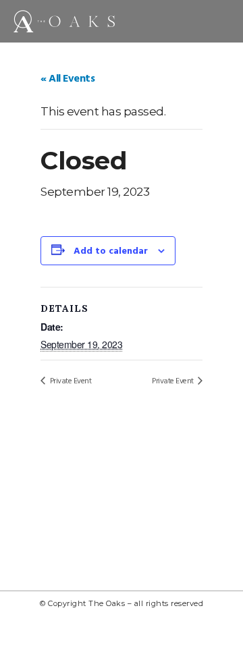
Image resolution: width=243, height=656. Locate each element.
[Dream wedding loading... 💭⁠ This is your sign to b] (121, 463)
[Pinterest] (106, 635)
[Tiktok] (136, 635)
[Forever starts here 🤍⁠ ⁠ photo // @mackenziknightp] (44, 552)
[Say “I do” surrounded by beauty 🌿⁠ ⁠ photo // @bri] (198, 507)
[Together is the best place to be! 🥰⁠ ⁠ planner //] (121, 507)
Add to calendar (111, 251)
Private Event (69, 381)
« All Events (67, 79)
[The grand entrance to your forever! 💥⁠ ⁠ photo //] (198, 463)
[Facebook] (166, 635)
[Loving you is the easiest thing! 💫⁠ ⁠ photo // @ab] (44, 507)
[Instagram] (76, 635)
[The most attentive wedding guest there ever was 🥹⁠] (44, 463)
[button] (220, 18)
